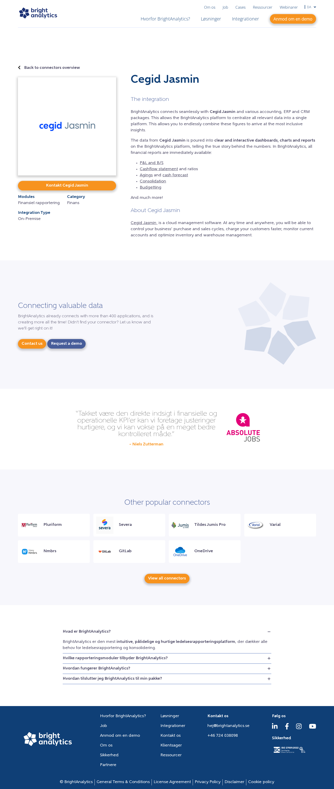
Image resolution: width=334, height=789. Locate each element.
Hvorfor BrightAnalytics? (165, 19)
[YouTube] (312, 729)
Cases (240, 7)
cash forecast (175, 175)
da (309, 7)
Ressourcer (262, 7)
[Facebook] (287, 729)
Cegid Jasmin (144, 223)
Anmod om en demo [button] (293, 19)
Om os (209, 7)
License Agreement (172, 782)
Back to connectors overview (52, 68)
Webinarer (289, 7)
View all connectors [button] (167, 579)
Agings (146, 175)
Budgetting (150, 188)
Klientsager (171, 746)
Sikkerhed (109, 755)
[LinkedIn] (275, 729)
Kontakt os (170, 736)
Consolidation (153, 182)
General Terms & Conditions (123, 782)
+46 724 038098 (222, 736)
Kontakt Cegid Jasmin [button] (67, 186)
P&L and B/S (151, 163)
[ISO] (289, 753)
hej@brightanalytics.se (228, 726)
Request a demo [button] (66, 344)
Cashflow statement (159, 169)
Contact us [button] (32, 344)
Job (225, 7)
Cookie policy (261, 782)
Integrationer (245, 19)
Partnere (108, 765)
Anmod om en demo (120, 736)
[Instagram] (299, 729)
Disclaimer (234, 782)
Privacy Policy (208, 782)
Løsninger (211, 19)
